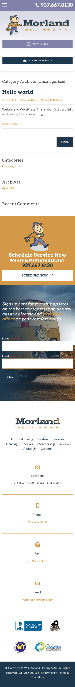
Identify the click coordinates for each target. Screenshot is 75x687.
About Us (29, 449)
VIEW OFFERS (39, 43)
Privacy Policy (48, 672)
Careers (46, 449)
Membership (46, 444)
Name (10, 338)
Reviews (65, 444)
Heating (42, 439)
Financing (10, 444)
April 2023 (9, 188)
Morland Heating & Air (43, 668)
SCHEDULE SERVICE (39, 60)
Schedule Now (36, 275)
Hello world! (18, 92)
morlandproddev (51, 100)
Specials (27, 444)
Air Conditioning (22, 439)
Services (58, 439)
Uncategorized (29, 100)
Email (10, 356)
